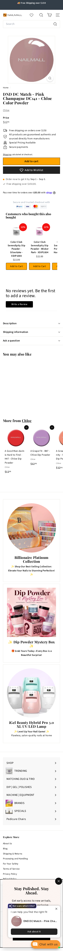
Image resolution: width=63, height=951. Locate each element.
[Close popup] (57, 909)
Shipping (7, 154)
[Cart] (49, 15)
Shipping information (15, 332)
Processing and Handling (15, 858)
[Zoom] (50, 78)
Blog (5, 848)
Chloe (6, 110)
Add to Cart (16, 266)
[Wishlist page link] (33, 15)
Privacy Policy (10, 874)
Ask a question (11, 341)
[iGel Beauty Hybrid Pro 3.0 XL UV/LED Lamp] (31, 693)
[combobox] (31, 24)
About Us (7, 843)
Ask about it (34, 931)
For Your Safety (10, 863)
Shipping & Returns (12, 853)
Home (6, 87)
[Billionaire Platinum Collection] (31, 528)
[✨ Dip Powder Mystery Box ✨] (31, 612)
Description (9, 323)
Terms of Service (11, 868)
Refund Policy (10, 878)
